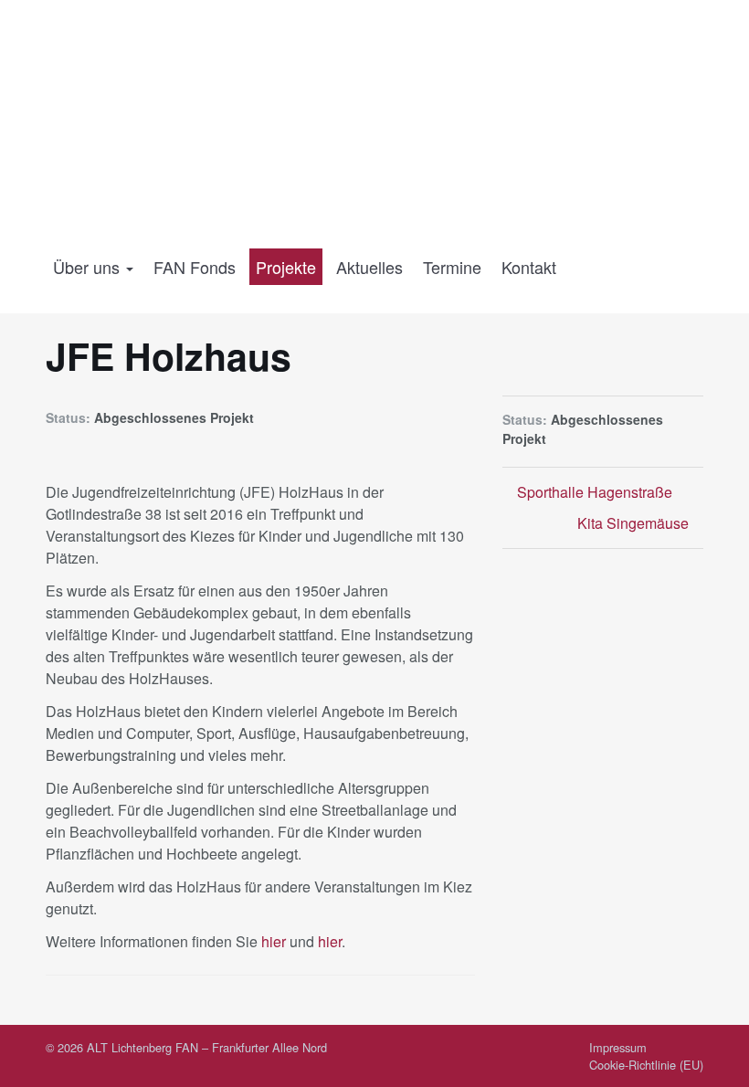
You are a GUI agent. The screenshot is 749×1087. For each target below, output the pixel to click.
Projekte (286, 267)
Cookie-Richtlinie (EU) (646, 1064)
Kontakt (528, 267)
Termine (452, 267)
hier (273, 941)
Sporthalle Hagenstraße (592, 491)
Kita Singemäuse (634, 522)
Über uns (88, 267)
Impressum (618, 1047)
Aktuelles (369, 267)
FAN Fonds (194, 267)
